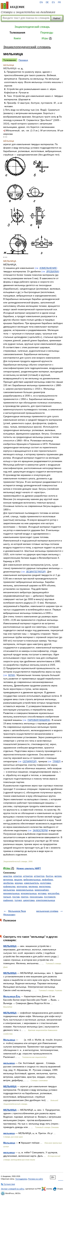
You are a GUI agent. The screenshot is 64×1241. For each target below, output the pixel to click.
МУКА (11, 675)
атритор (17, 876)
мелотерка (45, 886)
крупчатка (22, 886)
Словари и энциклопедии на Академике (28, 12)
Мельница (9, 1039)
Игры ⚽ (47, 38)
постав (16, 896)
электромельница (45, 900)
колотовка (45, 883)
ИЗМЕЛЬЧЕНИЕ (48, 268)
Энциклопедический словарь (32, 26)
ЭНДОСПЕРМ (40, 830)
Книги (17, 38)
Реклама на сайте (35, 1179)
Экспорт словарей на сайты (12, 1189)
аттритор (28, 876)
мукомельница (29, 893)
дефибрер (47, 879)
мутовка (42, 893)
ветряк (58, 876)
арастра (7, 876)
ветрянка (8, 879)
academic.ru (12, 5)
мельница (9, 1063)
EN (41, 2)
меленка (33, 886)
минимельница (11, 893)
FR (59, 2)
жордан (19, 883)
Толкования (17, 32)
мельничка (9, 890)
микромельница (24, 890)
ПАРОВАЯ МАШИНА (39, 720)
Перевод (23, 60)
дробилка (8, 883)
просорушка (36, 896)
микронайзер (42, 890)
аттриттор (39, 876)
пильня (7, 896)
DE (47, 2)
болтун (49, 876)
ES (53, 2)
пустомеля (49, 896)
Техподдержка (21, 1179)
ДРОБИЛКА (52, 271)
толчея (18, 900)
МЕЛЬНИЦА (10, 946)
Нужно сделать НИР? (29, 868)
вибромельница (32, 879)
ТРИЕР (56, 761)
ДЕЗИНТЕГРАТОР (35, 571)
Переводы (46, 32)
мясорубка (53, 893)
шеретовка (29, 900)
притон (24, 896)
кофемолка (9, 886)
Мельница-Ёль (11, 996)
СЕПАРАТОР (29, 761)
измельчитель (31, 883)
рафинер (8, 900)
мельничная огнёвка (47, 911)
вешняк (18, 879)
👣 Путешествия (8, 1184)
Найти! (56, 18)
